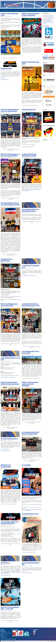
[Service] (53, 10)
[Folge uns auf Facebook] (34, 631)
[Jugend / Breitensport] (29, 10)
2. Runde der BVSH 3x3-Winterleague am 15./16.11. (31, 304)
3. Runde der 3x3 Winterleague (6, 260)
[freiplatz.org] (49, 68)
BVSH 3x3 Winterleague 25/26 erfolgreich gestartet (10, 383)
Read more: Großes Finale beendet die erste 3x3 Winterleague (11, 150)
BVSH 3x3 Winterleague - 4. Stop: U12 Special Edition (10, 155)
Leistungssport (39, 10)
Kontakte (45, 10)
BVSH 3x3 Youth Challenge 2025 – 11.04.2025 (10, 608)
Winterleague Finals (28, 109)
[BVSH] (7, 10)
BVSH (6, 10)
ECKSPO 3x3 (5, 563)
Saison (10, 10)
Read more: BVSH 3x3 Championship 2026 (30, 105)
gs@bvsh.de (5, 637)
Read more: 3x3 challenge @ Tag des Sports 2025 (31, 378)
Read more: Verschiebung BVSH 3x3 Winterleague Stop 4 (31, 222)
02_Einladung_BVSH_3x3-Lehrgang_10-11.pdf (29, 275)
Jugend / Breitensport (25, 10)
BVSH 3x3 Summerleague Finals (9, 14)
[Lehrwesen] (19, 10)
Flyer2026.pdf (3, 77)
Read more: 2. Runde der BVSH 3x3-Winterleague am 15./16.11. (32, 347)
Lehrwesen (16, 10)
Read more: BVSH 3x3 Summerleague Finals (9, 58)
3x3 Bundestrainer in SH (30, 514)
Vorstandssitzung (50, 15)
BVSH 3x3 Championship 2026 (30, 62)
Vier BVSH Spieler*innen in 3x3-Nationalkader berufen (10, 203)
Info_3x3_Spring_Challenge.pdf (27, 572)
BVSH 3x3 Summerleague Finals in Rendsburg (31, 14)
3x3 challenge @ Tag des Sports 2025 (30, 352)
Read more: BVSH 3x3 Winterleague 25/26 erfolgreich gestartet (11, 428)
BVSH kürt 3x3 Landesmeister (6, 465)
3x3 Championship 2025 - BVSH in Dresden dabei (31, 433)
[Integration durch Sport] (49, 97)
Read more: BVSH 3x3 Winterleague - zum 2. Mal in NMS (10, 344)
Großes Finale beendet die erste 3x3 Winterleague (10, 110)
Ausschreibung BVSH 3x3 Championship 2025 (10, 522)
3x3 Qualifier (26, 465)
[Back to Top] (54, 640)
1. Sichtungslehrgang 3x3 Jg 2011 (10, 358)
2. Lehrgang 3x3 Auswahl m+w (30, 266)
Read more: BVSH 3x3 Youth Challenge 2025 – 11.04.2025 (11, 621)
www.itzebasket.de (16, 72)
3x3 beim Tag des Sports (9, 438)
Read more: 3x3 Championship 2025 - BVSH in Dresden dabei (32, 461)
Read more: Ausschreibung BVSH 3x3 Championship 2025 (11, 544)
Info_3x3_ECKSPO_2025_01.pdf (6, 575)
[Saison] (12, 10)
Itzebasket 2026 (6, 68)
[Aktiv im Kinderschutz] (20, 633)
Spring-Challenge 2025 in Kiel (30, 563)
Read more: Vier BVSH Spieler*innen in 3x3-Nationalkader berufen (10, 255)
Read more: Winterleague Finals (28, 146)
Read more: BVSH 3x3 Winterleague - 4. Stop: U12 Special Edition (10, 198)
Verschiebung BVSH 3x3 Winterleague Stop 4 (30, 210)
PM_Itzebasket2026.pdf (5, 79)
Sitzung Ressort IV (50, 16)
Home (2, 10)
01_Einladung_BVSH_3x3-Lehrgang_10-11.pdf (8, 377)
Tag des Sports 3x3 (50, 18)
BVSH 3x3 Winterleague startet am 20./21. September (30, 383)
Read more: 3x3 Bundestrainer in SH (29, 552)
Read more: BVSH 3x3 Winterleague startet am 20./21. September (32, 422)
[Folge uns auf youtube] (34, 633)
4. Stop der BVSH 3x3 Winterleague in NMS (29, 155)
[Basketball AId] (15, 633)
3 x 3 (33, 10)
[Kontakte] (48, 10)
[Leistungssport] (42, 10)
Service (51, 10)
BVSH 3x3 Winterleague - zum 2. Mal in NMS (9, 304)
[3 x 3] (34, 10)
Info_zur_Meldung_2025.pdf (5, 450)
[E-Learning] (49, 117)
